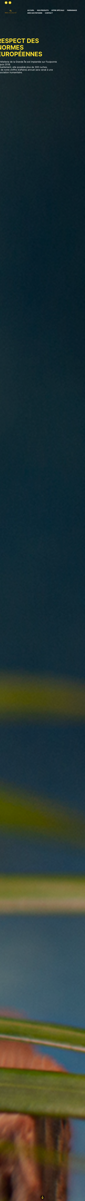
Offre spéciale (57, 10)
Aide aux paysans (34, 13)
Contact (49, 13)
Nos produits (43, 10)
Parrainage (72, 10)
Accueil (30, 10)
